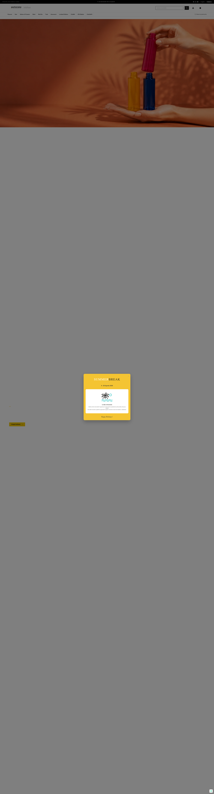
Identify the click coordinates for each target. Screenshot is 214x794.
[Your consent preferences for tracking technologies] (211, 791)
